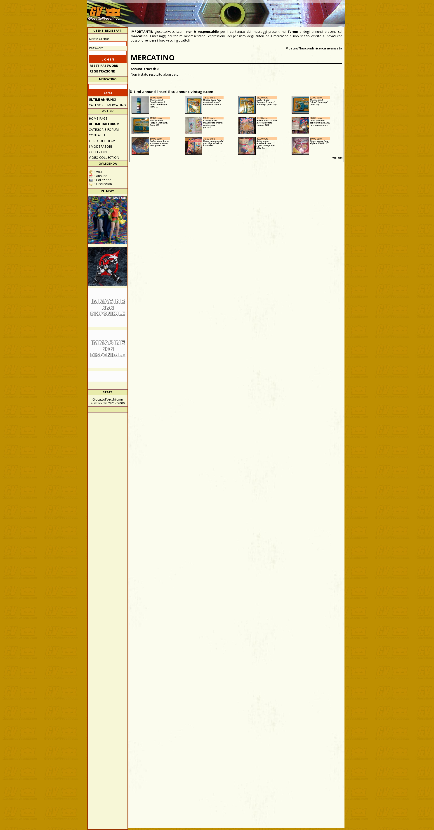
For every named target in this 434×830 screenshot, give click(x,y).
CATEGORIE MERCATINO (107, 105)
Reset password (104, 65)
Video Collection (104, 157)
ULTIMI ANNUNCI (102, 99)
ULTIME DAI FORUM (104, 124)
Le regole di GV (102, 141)
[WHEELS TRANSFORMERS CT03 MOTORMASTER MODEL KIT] (107, 307)
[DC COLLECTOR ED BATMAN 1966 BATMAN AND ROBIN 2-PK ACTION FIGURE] (107, 220)
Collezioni (98, 152)
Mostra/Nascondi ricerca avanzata (313, 48)
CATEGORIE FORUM (104, 129)
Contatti (97, 135)
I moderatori (100, 146)
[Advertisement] (261, 11)
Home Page (98, 118)
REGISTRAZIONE (102, 71)
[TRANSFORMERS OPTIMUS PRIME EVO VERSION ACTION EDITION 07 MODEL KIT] (107, 349)
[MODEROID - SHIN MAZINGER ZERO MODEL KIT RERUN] (107, 266)
